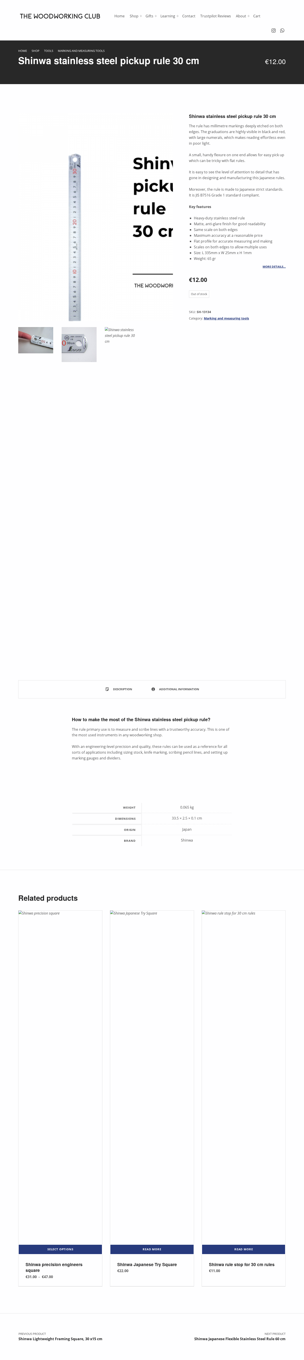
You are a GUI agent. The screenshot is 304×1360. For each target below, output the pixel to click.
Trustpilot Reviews (215, 16)
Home (119, 16)
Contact (188, 16)
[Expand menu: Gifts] (156, 16)
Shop (134, 16)
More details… (274, 267)
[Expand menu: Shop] (141, 16)
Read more (152, 1249)
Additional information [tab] (178, 689)
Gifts (149, 16)
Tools (48, 51)
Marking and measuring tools (81, 51)
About (241, 16)
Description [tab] (122, 689)
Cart (256, 16)
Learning (167, 16)
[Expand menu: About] (248, 16)
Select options (60, 1249)
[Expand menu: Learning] (177, 16)
